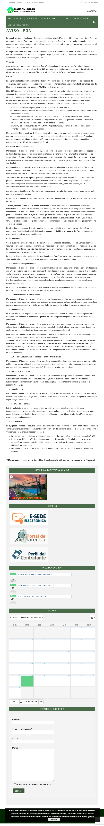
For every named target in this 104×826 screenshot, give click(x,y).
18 (32, 663)
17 (19, 663)
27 (56, 675)
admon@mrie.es (15, 2)
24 (19, 675)
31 (19, 687)
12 (44, 651)
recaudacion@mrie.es (35, 2)
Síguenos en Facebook (89, 2)
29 (81, 675)
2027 (40, 617)
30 (93, 675)
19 (44, 663)
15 (81, 651)
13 (56, 651)
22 (81, 663)
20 (56, 663)
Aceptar (54, 819)
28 (69, 675)
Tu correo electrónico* (22, 729)
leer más (91, 816)
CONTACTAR (92, 11)
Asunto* (15, 738)
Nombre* (16, 719)
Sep (35, 617)
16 (93, 651)
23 (93, 663)
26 (44, 675)
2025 (13, 617)
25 (32, 675)
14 (69, 651)
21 (69, 663)
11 (32, 651)
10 (19, 651)
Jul (17, 617)
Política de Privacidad (41, 784)
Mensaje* (16, 748)
